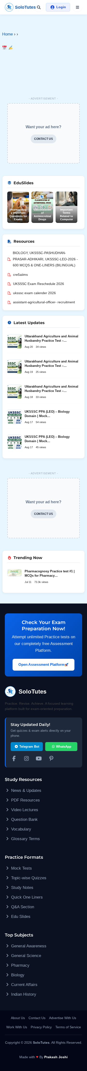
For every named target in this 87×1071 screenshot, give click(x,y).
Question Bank (24, 819)
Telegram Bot (28, 746)
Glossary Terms (25, 839)
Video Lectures (24, 810)
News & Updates (25, 790)
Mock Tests (21, 868)
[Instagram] (26, 759)
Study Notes (21, 887)
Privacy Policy (41, 1027)
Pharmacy (19, 965)
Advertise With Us (62, 1018)
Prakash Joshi (56, 1057)
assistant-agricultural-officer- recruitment (44, 302)
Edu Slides (20, 916)
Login (61, 7)
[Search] (39, 7)
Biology (17, 975)
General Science (25, 955)
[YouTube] (39, 759)
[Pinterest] (51, 759)
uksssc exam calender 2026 (34, 293)
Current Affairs (23, 984)
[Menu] (77, 7)
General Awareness (28, 946)
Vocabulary (20, 829)
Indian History (23, 994)
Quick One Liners (26, 897)
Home (7, 34)
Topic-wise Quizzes (28, 878)
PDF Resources (25, 800)
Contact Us (37, 1018)
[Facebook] (14, 759)
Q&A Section (22, 907)
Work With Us (16, 1027)
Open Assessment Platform (41, 664)
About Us (18, 1018)
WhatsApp (63, 746)
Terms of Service (68, 1027)
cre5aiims (20, 275)
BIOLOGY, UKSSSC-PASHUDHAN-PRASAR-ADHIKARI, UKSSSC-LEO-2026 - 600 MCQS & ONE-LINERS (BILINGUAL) (45, 259)
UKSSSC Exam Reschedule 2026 (38, 284)
